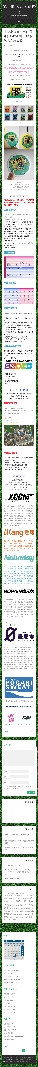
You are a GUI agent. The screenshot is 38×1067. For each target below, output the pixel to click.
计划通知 (16, 911)
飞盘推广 (30, 917)
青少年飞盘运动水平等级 (20, 917)
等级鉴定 (25, 908)
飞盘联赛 (7, 919)
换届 (14, 901)
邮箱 (5, 777)
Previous (7, 731)
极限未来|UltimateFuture (11, 1027)
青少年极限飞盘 (21, 914)
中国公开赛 (17, 895)
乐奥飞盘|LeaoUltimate (10, 1024)
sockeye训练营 (9, 896)
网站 (5, 782)
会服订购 (30, 895)
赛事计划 (23, 911)
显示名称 (6, 772)
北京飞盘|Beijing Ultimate (11, 976)
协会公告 (21, 898)
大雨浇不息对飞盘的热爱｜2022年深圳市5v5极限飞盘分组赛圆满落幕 (19, 872)
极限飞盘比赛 (24, 905)
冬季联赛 (16, 898)
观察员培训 (8, 911)
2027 (21, 959)
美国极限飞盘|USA (9, 1012)
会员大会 (23, 895)
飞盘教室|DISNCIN (9, 1039)
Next (32, 731)
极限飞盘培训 (13, 905)
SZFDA (5, 1061)
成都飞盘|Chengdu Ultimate (12, 979)
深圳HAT (17, 908)
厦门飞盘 (26, 898)
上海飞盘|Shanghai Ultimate (12, 970)
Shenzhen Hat (27, 893)
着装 (22, 908)
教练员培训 (21, 901)
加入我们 (17, 865)
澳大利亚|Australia (9, 1009)
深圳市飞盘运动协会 (19, 10)
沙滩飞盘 (11, 908)
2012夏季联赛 (9, 893)
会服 (27, 895)
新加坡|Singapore (9, 1000)
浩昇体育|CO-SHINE (10, 1030)
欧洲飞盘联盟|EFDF (10, 1006)
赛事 (20, 911)
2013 (16, 893)
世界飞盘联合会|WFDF (10, 994)
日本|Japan (7, 1003)
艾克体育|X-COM (9, 1033)
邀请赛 (14, 914)
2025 (6, 959)
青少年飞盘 (11, 917)
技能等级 (11, 901)
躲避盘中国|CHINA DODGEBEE (13, 1036)
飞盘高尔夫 (13, 919)
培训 (30, 898)
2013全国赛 (21, 893)
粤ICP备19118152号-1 (12, 1059)
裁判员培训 (31, 908)
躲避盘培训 (29, 911)
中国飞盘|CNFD (8, 973)
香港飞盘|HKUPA (9, 982)
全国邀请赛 (11, 898)
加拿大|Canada (8, 997)
